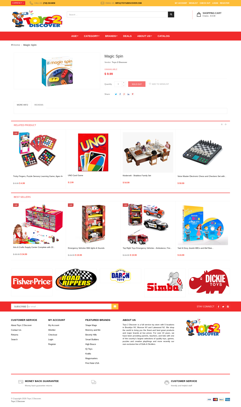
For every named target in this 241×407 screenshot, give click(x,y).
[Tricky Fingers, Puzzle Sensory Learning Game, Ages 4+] (38, 152)
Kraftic (88, 353)
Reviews (38, 105)
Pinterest (132, 94)
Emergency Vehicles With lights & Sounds (86, 248)
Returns (14, 335)
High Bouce (90, 344)
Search (14, 339)
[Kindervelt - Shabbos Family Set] (148, 152)
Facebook (120, 94)
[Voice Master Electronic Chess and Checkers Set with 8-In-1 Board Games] (203, 152)
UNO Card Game (75, 175)
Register (224, 3)
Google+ (124, 94)
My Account (181, 3)
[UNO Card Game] (93, 152)
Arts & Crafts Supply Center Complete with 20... (34, 247)
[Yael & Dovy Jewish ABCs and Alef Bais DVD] (203, 224)
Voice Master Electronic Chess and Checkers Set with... (202, 176)
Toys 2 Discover (119, 62)
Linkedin (128, 94)
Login (215, 3)
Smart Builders (92, 339)
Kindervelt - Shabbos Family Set (137, 175)
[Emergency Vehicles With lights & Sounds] (93, 224)
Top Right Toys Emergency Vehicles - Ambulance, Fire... (147, 248)
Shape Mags (91, 325)
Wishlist (193, 3)
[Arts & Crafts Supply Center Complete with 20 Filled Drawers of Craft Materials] (38, 224)
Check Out (205, 3)
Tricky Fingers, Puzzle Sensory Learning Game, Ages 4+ (38, 176)
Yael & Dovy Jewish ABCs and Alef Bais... (196, 248)
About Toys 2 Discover (21, 325)
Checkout (52, 335)
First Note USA (92, 363)
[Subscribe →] (114, 306)
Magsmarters (91, 358)
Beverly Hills (91, 335)
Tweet (116, 94)
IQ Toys (88, 349)
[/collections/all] (31, 282)
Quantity (108, 84)
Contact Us (16, 330)
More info (22, 105)
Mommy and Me (92, 330)
